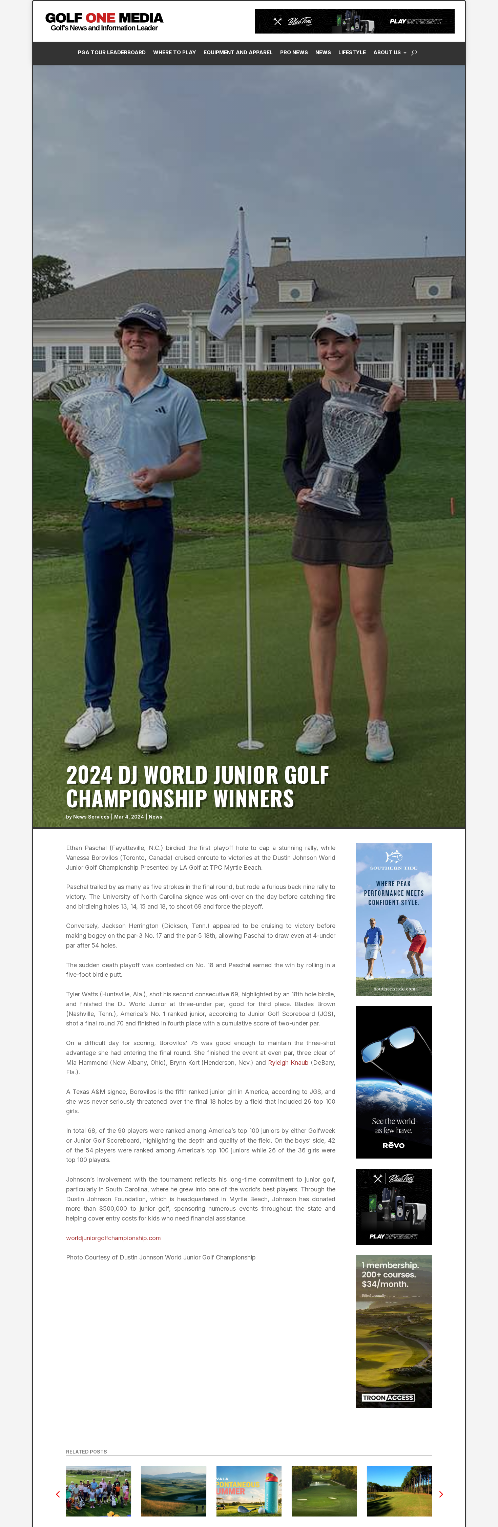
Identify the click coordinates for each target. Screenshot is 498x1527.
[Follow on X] (411, 152)
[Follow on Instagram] (384, 152)
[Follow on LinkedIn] (398, 152)
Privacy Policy (458, 75)
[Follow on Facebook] (371, 152)
